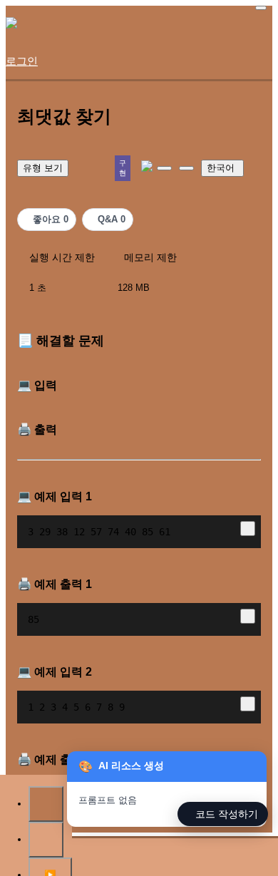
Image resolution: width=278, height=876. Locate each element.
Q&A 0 (111, 219)
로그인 (22, 61)
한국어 (221, 168)
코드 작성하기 (226, 814)
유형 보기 (43, 168)
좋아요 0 (50, 219)
